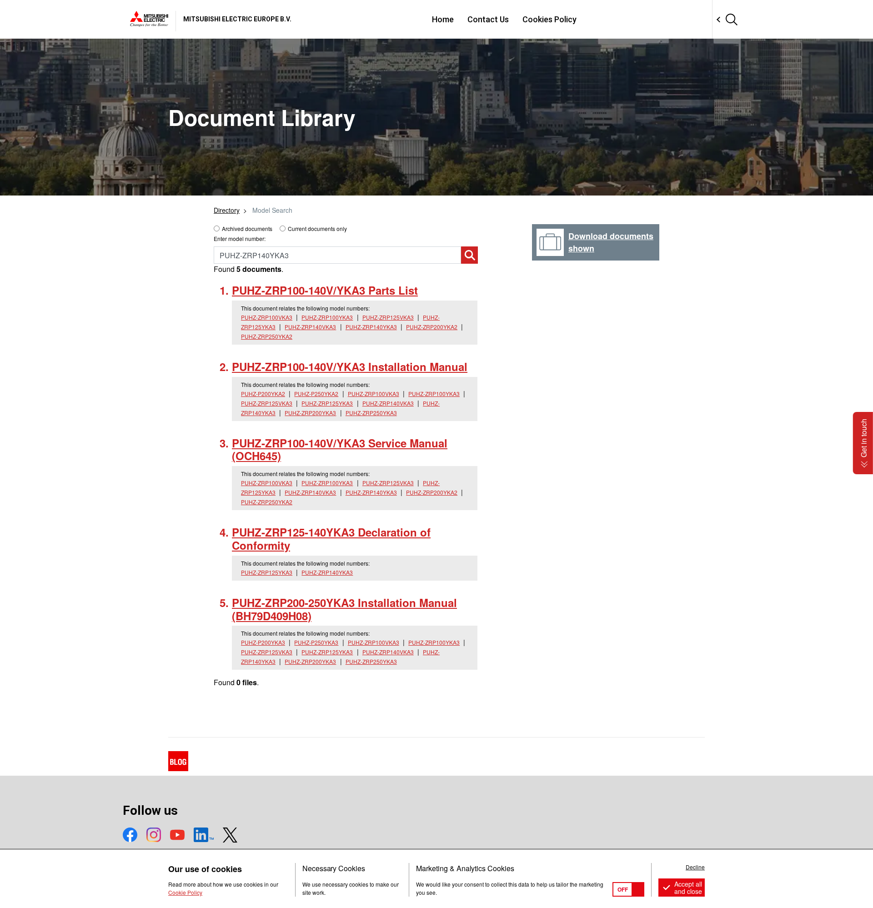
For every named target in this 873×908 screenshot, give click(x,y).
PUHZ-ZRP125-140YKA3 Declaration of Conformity (331, 538)
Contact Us (488, 19)
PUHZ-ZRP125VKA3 (388, 317)
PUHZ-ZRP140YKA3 (371, 327)
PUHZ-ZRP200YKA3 (310, 412)
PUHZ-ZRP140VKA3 (310, 327)
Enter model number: (240, 238)
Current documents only (317, 228)
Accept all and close (688, 887)
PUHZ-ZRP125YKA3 (327, 403)
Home (443, 19)
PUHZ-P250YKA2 (316, 393)
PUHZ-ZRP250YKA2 (266, 336)
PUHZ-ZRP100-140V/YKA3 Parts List (325, 290)
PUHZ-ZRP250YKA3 (371, 412)
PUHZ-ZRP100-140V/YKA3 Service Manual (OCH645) (339, 449)
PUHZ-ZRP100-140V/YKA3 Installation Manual (349, 366)
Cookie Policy (185, 892)
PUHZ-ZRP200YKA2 (431, 327)
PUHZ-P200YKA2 (263, 393)
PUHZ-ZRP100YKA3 (327, 317)
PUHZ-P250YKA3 (316, 642)
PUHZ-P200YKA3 (263, 642)
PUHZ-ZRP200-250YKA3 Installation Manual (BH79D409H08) (344, 609)
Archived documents (247, 228)
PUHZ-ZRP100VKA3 (266, 317)
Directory (227, 210)
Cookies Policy (549, 19)
